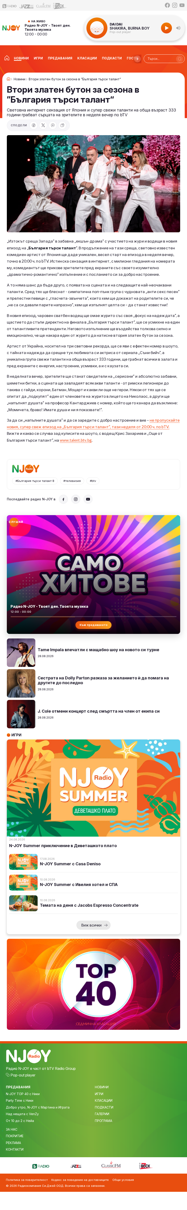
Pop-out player (120, 32)
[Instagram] (174, 5)
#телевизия (72, 481)
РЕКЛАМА (13, 1143)
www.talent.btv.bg (75, 440)
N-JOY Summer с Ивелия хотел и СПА (79, 884)
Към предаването (94, 625)
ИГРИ (99, 1094)
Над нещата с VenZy (22, 1114)
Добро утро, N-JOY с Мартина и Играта (38, 1107)
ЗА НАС (11, 1129)
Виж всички (91, 925)
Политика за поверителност (27, 1180)
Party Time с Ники (19, 1100)
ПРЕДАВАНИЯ (18, 1087)
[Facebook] (167, 5)
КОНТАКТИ (14, 1149)
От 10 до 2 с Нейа (20, 1121)
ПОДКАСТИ (104, 1107)
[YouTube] (182, 5)
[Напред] (137, 59)
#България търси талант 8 (35, 481)
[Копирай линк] (62, 125)
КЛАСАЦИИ (103, 1100)
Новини (19, 79)
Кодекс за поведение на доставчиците (80, 1180)
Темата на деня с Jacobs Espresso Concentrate (89, 905)
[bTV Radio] (9, 5)
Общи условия (123, 1180)
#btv (93, 481)
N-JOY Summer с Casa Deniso (70, 864)
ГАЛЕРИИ (102, 1114)
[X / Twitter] (43, 125)
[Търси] (179, 59)
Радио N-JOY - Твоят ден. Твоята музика (47, 27)
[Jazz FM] (26, 5)
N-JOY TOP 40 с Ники (23, 1094)
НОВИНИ (102, 1087)
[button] (178, 28)
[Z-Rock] (60, 5)
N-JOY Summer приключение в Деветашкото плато (63, 845)
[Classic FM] (43, 5)
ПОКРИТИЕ (14, 1136)
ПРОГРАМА (103, 1121)
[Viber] (53, 125)
